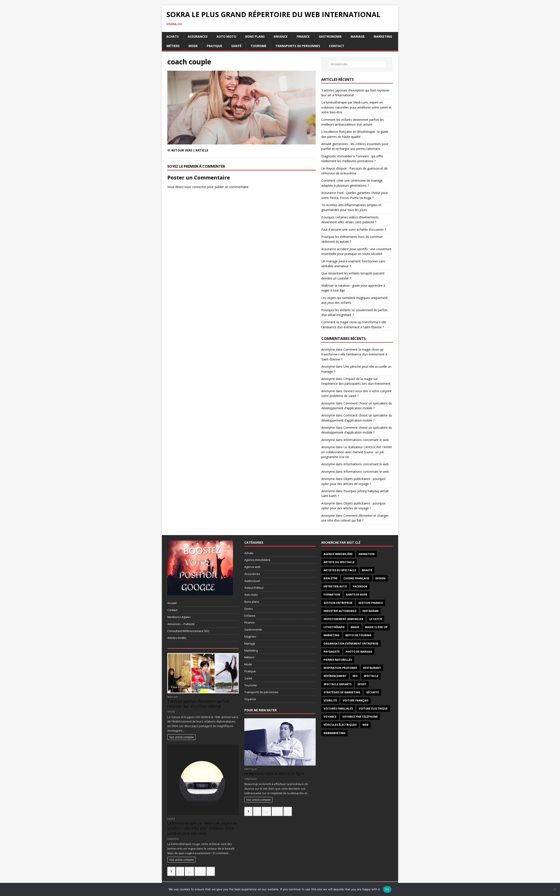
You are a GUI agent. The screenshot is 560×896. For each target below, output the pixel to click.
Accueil (172, 603)
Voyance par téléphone (360, 717)
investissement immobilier (343, 619)
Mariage (358, 36)
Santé (236, 46)
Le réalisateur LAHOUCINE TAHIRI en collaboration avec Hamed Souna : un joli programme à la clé (356, 452)
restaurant (372, 668)
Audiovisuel (252, 581)
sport (361, 684)
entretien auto (335, 586)
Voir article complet (181, 737)
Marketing (383, 36)
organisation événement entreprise (351, 643)
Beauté (367, 570)
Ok (387, 889)
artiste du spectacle (339, 562)
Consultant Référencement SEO (188, 631)
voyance (330, 717)
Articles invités (176, 638)
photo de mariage (359, 652)
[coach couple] (241, 142)
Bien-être (331, 578)
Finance (303, 36)
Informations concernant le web (366, 440)
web (365, 725)
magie (355, 627)
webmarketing (334, 733)
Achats (172, 36)
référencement (335, 676)
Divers (248, 609)
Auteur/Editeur (254, 588)
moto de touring (358, 635)
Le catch (375, 619)
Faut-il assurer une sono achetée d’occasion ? (353, 229)
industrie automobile (340, 611)
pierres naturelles (338, 660)
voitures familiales (338, 708)
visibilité (330, 700)
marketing (332, 635)
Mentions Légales (179, 617)
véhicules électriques (340, 725)
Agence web (252, 567)
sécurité (372, 692)
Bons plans (255, 36)
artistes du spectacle (340, 570)
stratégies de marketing (342, 692)
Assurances (198, 36)
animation (366, 554)
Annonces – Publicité (181, 624)
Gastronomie (330, 36)
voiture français (355, 700)
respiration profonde (340, 668)
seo (355, 676)
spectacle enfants (338, 684)
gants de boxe (356, 594)
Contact (336, 46)
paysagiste (332, 652)
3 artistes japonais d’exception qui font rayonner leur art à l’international (198, 704)
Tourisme (258, 46)
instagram (370, 611)
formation (332, 594)
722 (277, 811)
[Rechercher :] (357, 64)
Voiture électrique (373, 708)
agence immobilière (338, 554)
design (380, 578)
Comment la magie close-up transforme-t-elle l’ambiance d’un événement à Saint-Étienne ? (354, 354)
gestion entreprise (338, 603)
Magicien (250, 636)
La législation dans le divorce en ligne (274, 773)
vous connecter (195, 187)
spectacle (371, 676)
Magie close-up (376, 627)
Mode (193, 46)
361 (200, 871)
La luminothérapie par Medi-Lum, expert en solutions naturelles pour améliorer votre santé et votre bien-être (356, 107)
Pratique (214, 46)
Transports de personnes (297, 46)
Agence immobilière (257, 560)
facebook (360, 586)
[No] (554, 889)
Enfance (281, 36)
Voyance (250, 699)
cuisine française (356, 578)
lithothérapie (334, 627)
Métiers (173, 46)
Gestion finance (370, 603)
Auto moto (226, 36)
